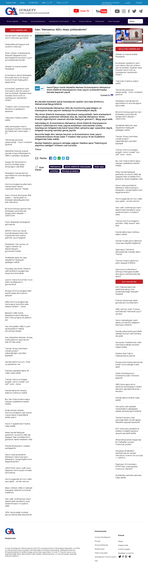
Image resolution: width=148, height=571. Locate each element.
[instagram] (124, 11)
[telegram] (140, 11)
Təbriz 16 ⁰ (62, 3)
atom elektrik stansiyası (78, 166)
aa (41, 88)
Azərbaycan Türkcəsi (110, 3)
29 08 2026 (33, 3)
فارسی (127, 3)
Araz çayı (99, 166)
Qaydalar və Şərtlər (126, 553)
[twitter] (134, 11)
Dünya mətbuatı (85, 21)
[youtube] (101, 11)
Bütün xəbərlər (12, 21)
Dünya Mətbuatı (101, 545)
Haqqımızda (11, 3)
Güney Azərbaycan (38, 21)
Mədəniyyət (99, 21)
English (139, 3)
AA (37, 88)
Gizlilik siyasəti (124, 549)
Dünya (24, 21)
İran (73, 21)
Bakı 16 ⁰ (47, 3)
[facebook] (128, 11)
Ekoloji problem (70, 171)
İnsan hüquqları (114, 21)
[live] (81, 11)
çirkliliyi (54, 171)
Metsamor (55, 166)
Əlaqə (22, 3)
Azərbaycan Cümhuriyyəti (59, 21)
